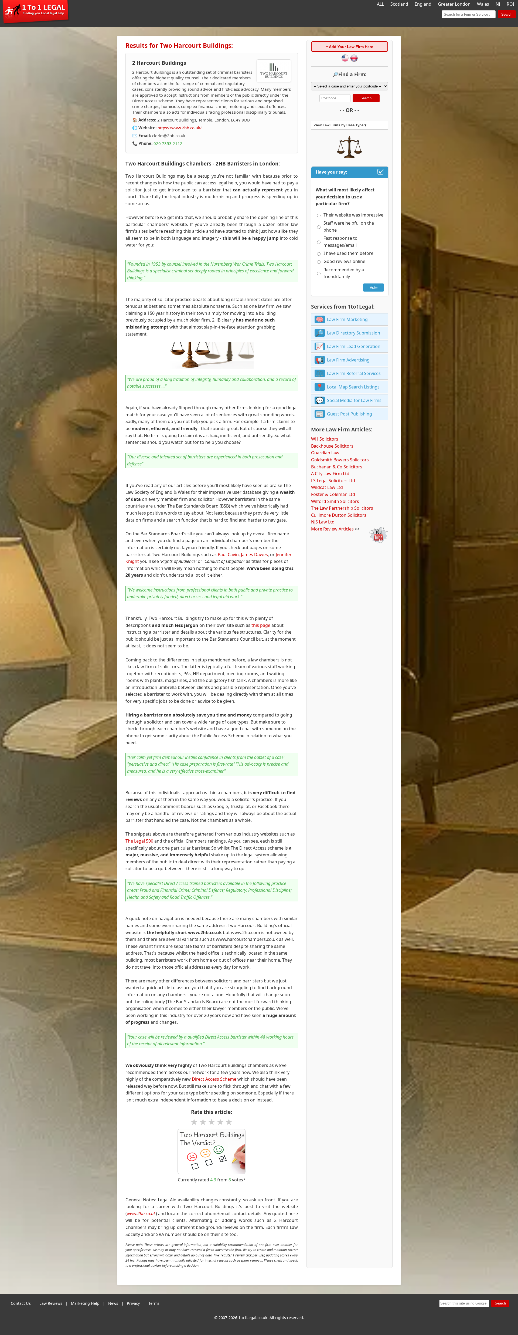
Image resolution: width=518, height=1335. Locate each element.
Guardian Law (325, 453)
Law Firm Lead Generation (353, 346)
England (423, 4)
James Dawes (254, 554)
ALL (380, 4)
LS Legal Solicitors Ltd (333, 481)
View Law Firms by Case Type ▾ (339, 125)
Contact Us (21, 1303)
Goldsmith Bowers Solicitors (340, 460)
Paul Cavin (228, 554)
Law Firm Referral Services (354, 373)
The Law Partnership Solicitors (342, 508)
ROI (510, 4)
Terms (153, 1303)
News (113, 1303)
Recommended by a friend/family (343, 273)
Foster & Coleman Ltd (333, 494)
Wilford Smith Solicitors (335, 501)
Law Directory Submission (353, 333)
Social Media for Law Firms (354, 400)
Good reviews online (344, 261)
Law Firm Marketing (347, 319)
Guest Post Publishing (349, 414)
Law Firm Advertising (348, 360)
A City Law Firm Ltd (330, 473)
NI (498, 4)
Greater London (454, 4)
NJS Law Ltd (323, 522)
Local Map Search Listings (353, 387)
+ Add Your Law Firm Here (349, 47)
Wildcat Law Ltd (327, 487)
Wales (483, 4)
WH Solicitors (324, 439)
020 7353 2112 (168, 143)
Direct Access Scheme (214, 1079)
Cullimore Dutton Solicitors (338, 515)
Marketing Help (85, 1303)
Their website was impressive (353, 215)
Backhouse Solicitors (332, 446)
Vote (373, 287)
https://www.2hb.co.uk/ (180, 127)
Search (506, 14)
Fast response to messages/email (340, 241)
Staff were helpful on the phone (348, 226)
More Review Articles (332, 529)
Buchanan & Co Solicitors (336, 467)
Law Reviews (50, 1303)
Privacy (133, 1303)
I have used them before (348, 253)
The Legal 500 (139, 841)
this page (260, 625)
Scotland (399, 4)
